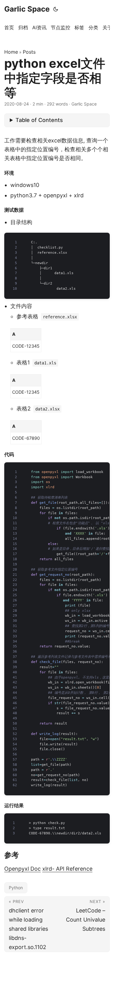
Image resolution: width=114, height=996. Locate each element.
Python (16, 887)
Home (11, 52)
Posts (29, 52)
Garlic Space (27, 9)
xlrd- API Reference (67, 868)
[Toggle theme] (55, 9)
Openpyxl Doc (22, 868)
